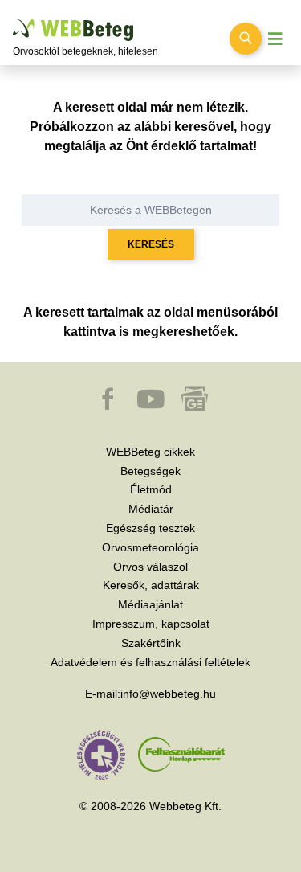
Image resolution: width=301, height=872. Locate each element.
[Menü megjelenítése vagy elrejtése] (275, 39)
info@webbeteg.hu (168, 693)
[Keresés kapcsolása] (246, 39)
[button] (109, 406)
